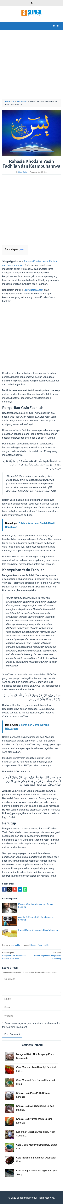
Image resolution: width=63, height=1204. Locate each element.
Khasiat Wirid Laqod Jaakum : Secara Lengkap (35, 905)
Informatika (15, 945)
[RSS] (31, 3)
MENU (56, 26)
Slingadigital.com (34, 289)
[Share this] (4, 889)
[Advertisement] (31, 64)
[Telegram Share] (20, 889)
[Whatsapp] (25, 889)
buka (22, 249)
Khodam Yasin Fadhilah (40, 945)
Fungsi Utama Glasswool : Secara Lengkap (38, 929)
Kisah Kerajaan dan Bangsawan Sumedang (47, 955)
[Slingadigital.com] (31, 12)
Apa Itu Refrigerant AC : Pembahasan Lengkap (35, 918)
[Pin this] (14, 889)
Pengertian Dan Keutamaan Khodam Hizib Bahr (13, 955)
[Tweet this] (9, 889)
